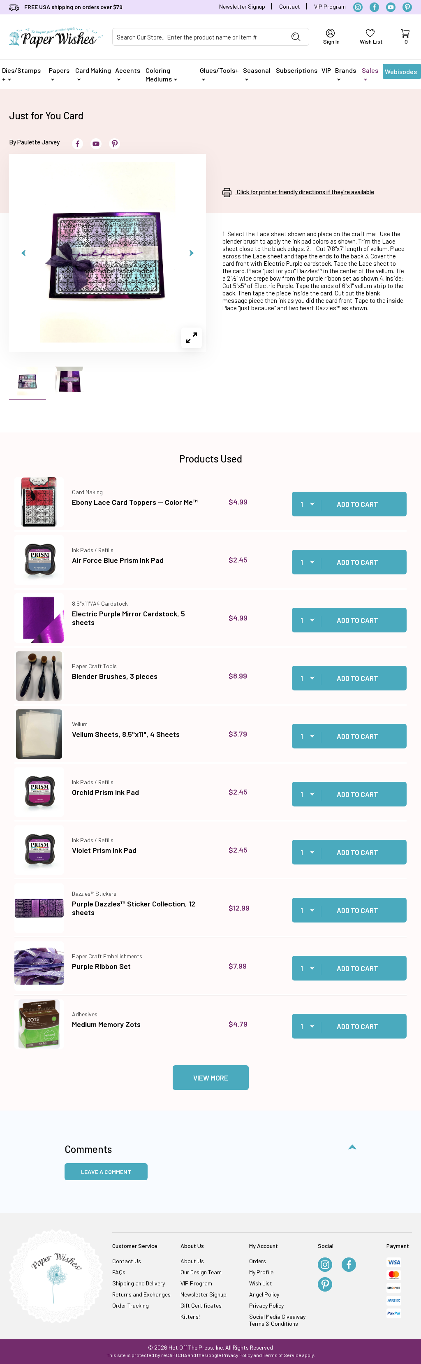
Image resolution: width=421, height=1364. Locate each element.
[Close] (354, 550)
